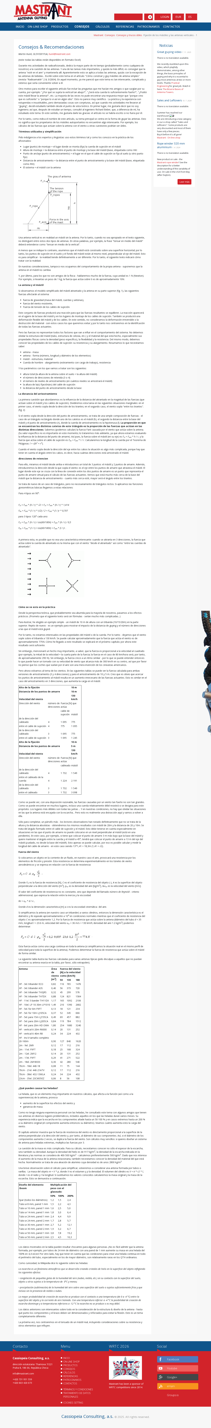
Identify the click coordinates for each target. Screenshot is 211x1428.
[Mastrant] (43, 11)
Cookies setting (73, 1402)
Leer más (185, 181)
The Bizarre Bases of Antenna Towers (170, 91)
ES (190, 17)
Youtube (172, 1368)
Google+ (172, 1377)
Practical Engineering (168, 84)
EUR (178, 17)
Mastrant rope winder (168, 162)
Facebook (173, 1359)
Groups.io (173, 1395)
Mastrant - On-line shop (168, 137)
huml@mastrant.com (59, 54)
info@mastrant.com (23, 1373)
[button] (61, 26)
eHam (171, 1386)
